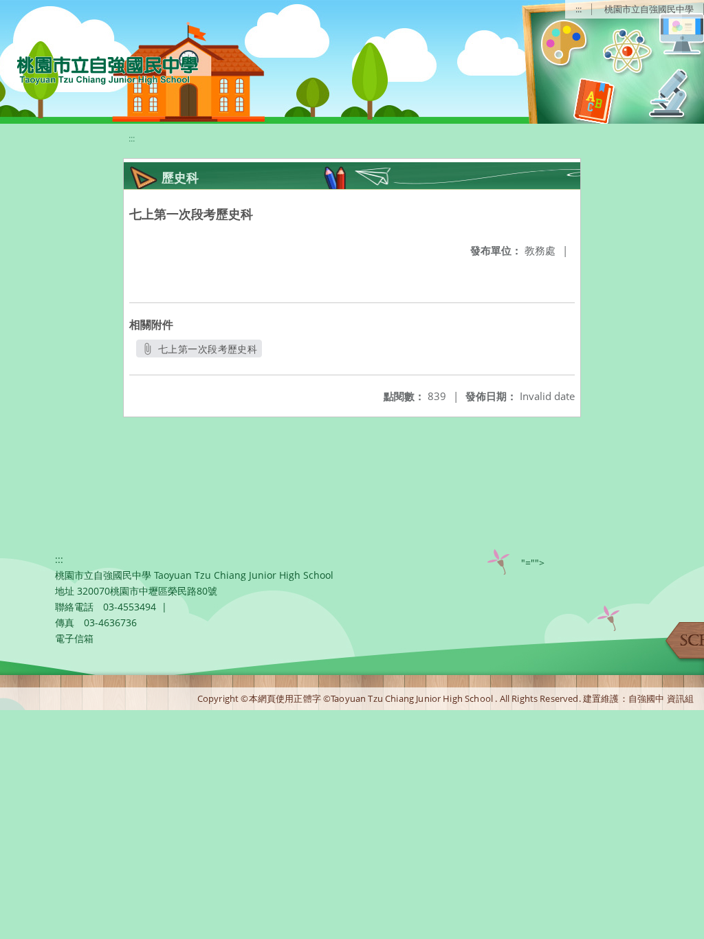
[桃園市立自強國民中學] (100, 69)
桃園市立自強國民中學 (649, 9)
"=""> (532, 562)
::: (578, 9)
